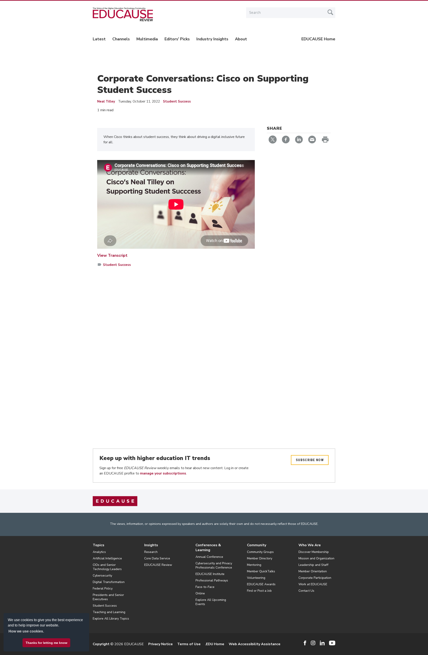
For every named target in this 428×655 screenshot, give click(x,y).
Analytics (99, 552)
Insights (151, 545)
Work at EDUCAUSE (312, 584)
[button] (360, 645)
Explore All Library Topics (111, 618)
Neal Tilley (106, 101)
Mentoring (254, 565)
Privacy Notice (160, 644)
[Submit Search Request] (330, 12)
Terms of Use (189, 644)
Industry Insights (212, 39)
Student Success (177, 101)
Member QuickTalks (261, 571)
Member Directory (259, 558)
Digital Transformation (109, 582)
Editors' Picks (177, 39)
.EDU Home (214, 644)
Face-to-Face (204, 587)
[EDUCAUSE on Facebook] (305, 643)
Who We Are (309, 545)
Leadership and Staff (313, 565)
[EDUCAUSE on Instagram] (313, 643)
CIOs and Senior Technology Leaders (107, 567)
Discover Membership (313, 552)
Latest (99, 39)
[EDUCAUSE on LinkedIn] (322, 643)
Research (151, 552)
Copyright (101, 644)
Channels (121, 39)
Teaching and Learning (109, 612)
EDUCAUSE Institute (209, 574)
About (241, 39)
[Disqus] (176, 335)
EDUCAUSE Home (318, 39)
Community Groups (260, 552)
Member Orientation (312, 571)
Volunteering (256, 578)
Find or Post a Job (259, 591)
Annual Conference (209, 557)
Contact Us (306, 591)
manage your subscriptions (163, 473)
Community (256, 545)
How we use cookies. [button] (26, 631)
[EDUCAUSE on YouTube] (332, 643)
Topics (98, 545)
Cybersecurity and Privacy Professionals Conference (213, 565)
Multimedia (147, 39)
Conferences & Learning (208, 547)
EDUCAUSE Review (158, 565)
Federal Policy (103, 588)
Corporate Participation (314, 578)
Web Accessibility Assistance (254, 644)
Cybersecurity (102, 575)
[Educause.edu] (115, 501)
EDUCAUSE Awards (261, 584)
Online (200, 593)
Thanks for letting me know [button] (46, 643)
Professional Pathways (211, 580)
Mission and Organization (316, 558)
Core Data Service (157, 558)
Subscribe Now (310, 460)
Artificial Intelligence (107, 558)
